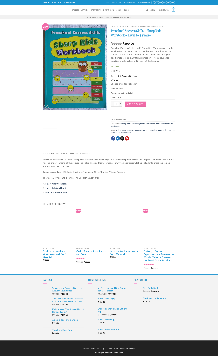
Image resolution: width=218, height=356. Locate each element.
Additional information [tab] (67, 153)
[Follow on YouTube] (173, 2)
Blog (126, 10)
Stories (75, 10)
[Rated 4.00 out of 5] (81, 258)
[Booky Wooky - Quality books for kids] (55, 10)
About (106, 2)
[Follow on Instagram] (157, 2)
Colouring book (133, 130)
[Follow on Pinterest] (169, 2)
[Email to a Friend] (122, 138)
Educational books (128, 27)
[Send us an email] (165, 2)
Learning (153, 130)
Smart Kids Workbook (55, 183)
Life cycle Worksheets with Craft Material (124, 253)
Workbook (126, 133)
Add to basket (135, 104)
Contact (114, 2)
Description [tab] (48, 153)
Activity (84, 10)
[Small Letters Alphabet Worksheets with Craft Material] (58, 227)
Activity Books (125, 123)
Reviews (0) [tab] (84, 153)
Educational (108, 10)
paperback (162, 130)
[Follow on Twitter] (161, 2)
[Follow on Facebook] (153, 2)
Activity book (121, 130)
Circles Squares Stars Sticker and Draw (91, 253)
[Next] (102, 67)
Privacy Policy (129, 2)
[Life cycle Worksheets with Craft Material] (125, 227)
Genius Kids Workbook (56, 192)
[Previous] (47, 67)
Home (113, 27)
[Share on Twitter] (118, 138)
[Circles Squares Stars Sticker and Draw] (91, 227)
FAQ (120, 2)
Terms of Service (143, 2)
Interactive (95, 10)
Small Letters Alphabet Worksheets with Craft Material (54, 254)
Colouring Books (138, 123)
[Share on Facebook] (113, 138)
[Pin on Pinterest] (127, 138)
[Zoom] (46, 107)
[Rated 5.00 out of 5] (149, 265)
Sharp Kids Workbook (55, 188)
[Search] (147, 10)
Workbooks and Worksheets (153, 27)
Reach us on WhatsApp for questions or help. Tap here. (109, 17)
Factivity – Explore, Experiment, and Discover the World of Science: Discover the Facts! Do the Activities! (159, 256)
